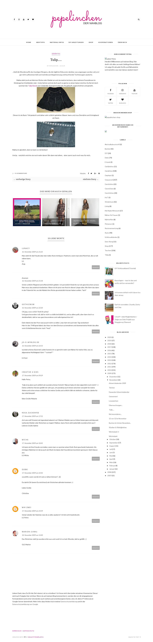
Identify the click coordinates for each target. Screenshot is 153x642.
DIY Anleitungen (76, 42)
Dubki (25, 469)
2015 (109, 354)
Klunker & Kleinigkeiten (118, 427)
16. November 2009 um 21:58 (32, 281)
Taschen (108, 250)
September (113, 443)
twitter (110, 103)
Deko (107, 158)
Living (107, 206)
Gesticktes (109, 184)
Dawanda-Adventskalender (119, 392)
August (112, 446)
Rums (107, 233)
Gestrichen (109, 189)
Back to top (134, 637)
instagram (122, 93)
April (111, 459)
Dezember (113, 377)
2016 (109, 350)
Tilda (107, 255)
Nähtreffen (109, 219)
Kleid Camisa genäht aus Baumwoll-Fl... (54, 222)
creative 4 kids (30, 372)
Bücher (107, 149)
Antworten (96, 267)
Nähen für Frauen (111, 215)
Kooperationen (105, 42)
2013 (109, 360)
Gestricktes (109, 193)
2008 (109, 472)
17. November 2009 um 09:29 (32, 375)
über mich (122, 42)
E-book (107, 162)
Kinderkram (109, 202)
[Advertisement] (123, 497)
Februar (112, 466)
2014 (109, 357)
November (113, 380)
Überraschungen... (116, 405)
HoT (106, 197)
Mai (110, 456)
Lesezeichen (113, 401)
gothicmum (28, 304)
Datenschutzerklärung (69, 601)
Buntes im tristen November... (120, 423)
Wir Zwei (26, 507)
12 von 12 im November (117, 419)
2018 (109, 344)
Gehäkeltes (109, 166)
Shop (91, 42)
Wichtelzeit (113, 436)
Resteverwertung (111, 228)
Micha (25, 440)
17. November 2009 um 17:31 (32, 416)
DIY (106, 153)
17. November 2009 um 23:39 (32, 511)
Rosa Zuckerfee (30, 413)
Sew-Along (109, 242)
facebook (110, 93)
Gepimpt (108, 175)
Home (28, 42)
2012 (109, 363)
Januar (111, 469)
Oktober (112, 439)
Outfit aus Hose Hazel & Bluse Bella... (85, 222)
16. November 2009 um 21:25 (32, 252)
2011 (109, 367)
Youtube (134, 93)
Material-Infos (57, 42)
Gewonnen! (113, 396)
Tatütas (112, 388)
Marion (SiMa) (29, 531)
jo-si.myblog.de (30, 342)
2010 (109, 370)
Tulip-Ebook (33, 86)
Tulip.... (111, 410)
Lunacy (26, 248)
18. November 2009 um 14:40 (32, 535)
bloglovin (122, 103)
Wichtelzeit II (114, 432)
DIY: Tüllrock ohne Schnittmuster (24, 222)
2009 (109, 373)
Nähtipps (40, 42)
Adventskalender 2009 (117, 383)
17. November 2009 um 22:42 (32, 473)
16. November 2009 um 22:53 (32, 346)
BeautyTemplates (35, 637)
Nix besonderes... (115, 414)
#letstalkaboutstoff (112, 144)
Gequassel (109, 180)
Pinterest (108, 224)
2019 (109, 340)
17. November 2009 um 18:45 (32, 443)
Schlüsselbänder (111, 237)
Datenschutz (28, 631)
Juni (110, 452)
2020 (109, 337)
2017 (109, 347)
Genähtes (56, 53)
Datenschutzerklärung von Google (25, 604)
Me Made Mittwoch (112, 211)
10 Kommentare (21, 173)
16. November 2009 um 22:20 (32, 308)
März (111, 462)
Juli (110, 449)
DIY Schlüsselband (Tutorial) (125, 268)
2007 (109, 475)
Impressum (16, 631)
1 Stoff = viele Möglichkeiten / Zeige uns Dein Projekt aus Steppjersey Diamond (126, 319)
